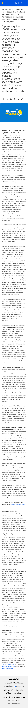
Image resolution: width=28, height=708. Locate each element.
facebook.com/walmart (8, 666)
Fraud (18, 682)
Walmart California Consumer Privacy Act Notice (14, 683)
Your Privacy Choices (20, 686)
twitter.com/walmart (7, 668)
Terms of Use (6, 686)
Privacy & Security (12, 682)
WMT (9, 700)
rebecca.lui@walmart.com (17, 504)
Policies (22, 685)
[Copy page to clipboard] (22, 99)
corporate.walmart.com (8, 664)
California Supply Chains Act (10, 685)
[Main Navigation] (25, 3)
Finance (15, 95)
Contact (18, 685)
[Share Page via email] (18, 99)
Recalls (11, 686)
